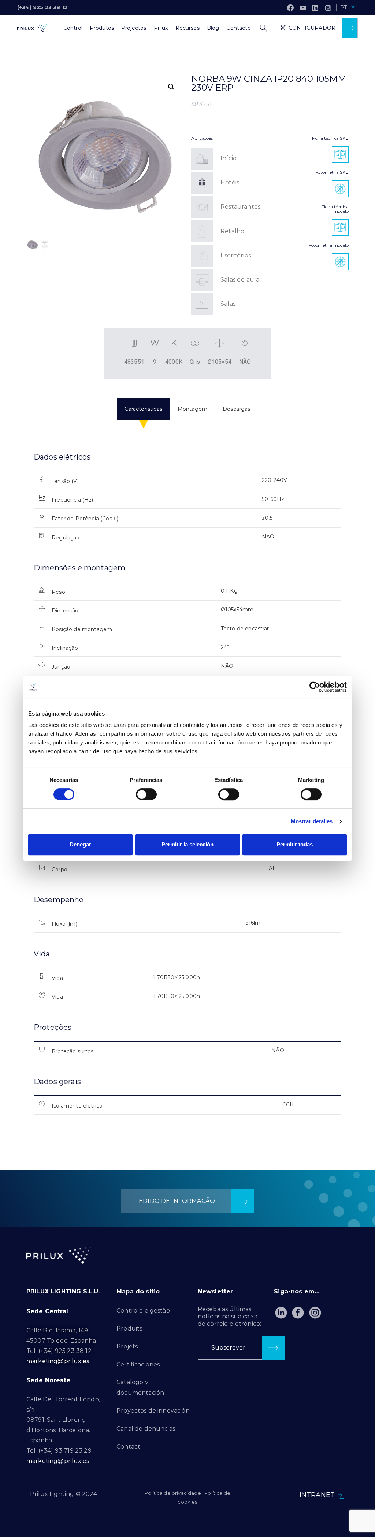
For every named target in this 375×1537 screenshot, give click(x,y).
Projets (127, 1346)
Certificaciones (138, 1364)
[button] (171, 87)
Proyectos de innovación (153, 1410)
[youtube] (303, 7)
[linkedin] (315, 7)
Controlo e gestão (143, 1310)
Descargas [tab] (236, 409)
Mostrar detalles (312, 821)
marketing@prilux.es (57, 1361)
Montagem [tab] (192, 409)
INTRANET (317, 1495)
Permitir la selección (187, 844)
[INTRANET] (341, 1495)
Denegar (80, 844)
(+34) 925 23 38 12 (42, 7)
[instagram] (328, 7)
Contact (128, 1446)
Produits (129, 1328)
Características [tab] (143, 409)
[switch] (146, 794)
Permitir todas (294, 844)
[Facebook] (290, 7)
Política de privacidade (173, 1493)
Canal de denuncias (145, 1428)
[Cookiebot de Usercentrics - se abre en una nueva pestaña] (315, 686)
